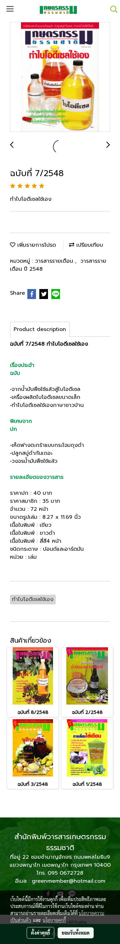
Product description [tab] (40, 329)
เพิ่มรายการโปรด (35, 245)
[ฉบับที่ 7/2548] (60, 77)
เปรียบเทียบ (88, 245)
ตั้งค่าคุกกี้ (40, 933)
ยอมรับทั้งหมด (76, 933)
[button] (111, 9)
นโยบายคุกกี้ (54, 920)
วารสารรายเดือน (55, 261)
